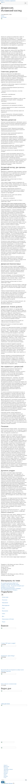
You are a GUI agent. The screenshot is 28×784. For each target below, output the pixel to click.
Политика (6, 768)
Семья (3, 613)
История (5, 773)
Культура (6, 776)
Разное (2, 15)
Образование (5, 602)
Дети (3, 616)
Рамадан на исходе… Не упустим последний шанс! (12, 585)
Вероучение (6, 766)
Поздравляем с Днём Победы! (8, 655)
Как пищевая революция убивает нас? (9, 583)
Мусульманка (5, 610)
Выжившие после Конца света (7, 587)
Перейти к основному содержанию (7, 0)
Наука (5, 774)
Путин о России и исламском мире (8, 683)
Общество (6, 770)
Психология (4, 600)
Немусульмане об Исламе (8, 619)
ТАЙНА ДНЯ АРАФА (5, 703)
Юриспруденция (5, 605)
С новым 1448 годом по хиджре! (8, 643)
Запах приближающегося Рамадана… (9, 589)
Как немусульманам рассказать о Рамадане (11, 588)
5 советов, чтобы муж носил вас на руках (10, 584)
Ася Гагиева (3, 17)
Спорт (3, 608)
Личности (6, 772)
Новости (5, 765)
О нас (5, 777)
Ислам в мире (5, 597)
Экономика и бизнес (8, 769)
